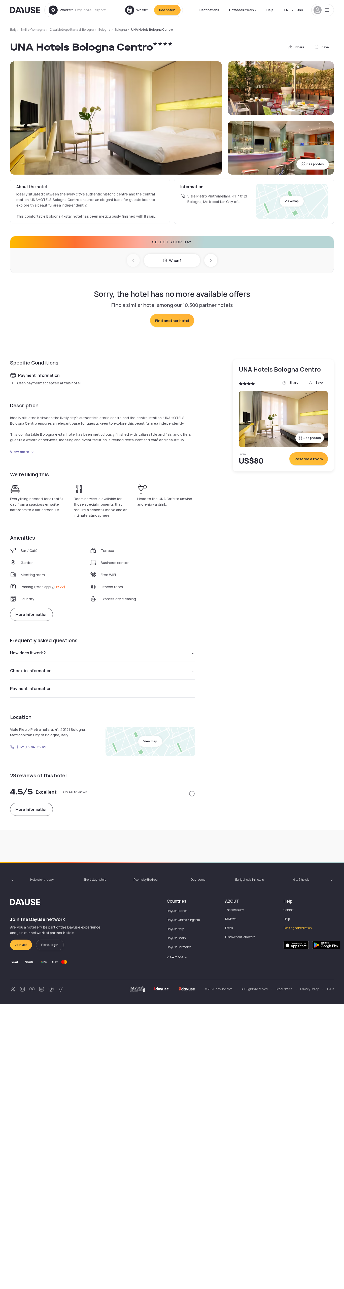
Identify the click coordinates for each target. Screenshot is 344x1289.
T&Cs (330, 989)
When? (175, 260)
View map (292, 201)
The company (234, 910)
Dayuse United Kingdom (183, 920)
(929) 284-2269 (32, 746)
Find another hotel (172, 320)
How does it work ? (242, 10)
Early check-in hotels (249, 879)
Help (269, 10)
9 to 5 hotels (301, 879)
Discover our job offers (240, 937)
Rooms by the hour (146, 879)
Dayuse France (177, 911)
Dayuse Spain (176, 938)
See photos (315, 164)
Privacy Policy (309, 989)
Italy (13, 29)
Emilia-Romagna (33, 29)
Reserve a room (308, 459)
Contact (289, 910)
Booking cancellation (298, 928)
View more (19, 451)
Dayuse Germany (179, 947)
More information (31, 614)
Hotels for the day (42, 879)
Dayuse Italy (175, 929)
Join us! (21, 945)
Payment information (31, 688)
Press (229, 928)
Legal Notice (284, 989)
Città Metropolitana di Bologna (72, 29)
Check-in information (31, 670)
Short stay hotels (94, 879)
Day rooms (198, 879)
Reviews (230, 919)
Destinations (209, 10)
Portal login (49, 945)
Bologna (104, 29)
